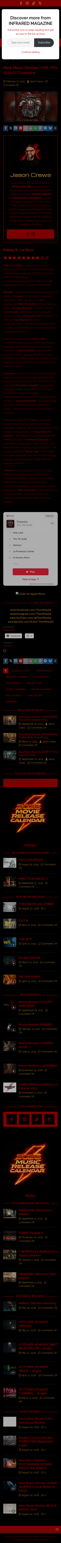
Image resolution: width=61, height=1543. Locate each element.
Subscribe (44, 42)
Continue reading (30, 52)
